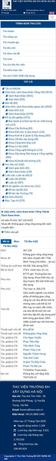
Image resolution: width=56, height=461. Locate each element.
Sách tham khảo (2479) (20, 114)
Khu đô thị (28, 329)
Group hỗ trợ (30, 13)
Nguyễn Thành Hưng (34, 354)
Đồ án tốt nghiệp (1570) (17, 117)
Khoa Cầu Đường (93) (20, 128)
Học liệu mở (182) (14, 164)
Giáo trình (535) (16, 99)
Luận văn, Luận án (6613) (18, 175)
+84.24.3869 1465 (9, 10)
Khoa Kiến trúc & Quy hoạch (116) (26, 132)
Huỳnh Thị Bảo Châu (34, 362)
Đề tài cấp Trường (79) (20, 193)
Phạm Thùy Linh (32, 350)
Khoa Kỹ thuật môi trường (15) (24, 161)
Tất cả (28, 82)
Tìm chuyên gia (11, 42)
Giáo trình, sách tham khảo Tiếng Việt (25, 211)
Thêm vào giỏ (11, 232)
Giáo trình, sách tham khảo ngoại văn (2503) (28, 106)
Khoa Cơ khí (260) (18, 146)
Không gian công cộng (35, 333)
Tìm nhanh (8, 31)
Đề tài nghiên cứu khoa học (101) (22, 186)
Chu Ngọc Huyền (32, 337)
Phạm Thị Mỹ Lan (32, 366)
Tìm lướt (7, 59)
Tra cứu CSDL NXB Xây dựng (19, 76)
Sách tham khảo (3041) (20, 96)
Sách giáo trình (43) (18, 168)
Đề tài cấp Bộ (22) (18, 189)
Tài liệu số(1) (10, 246)
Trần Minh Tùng (31, 345)
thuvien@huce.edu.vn (36, 10)
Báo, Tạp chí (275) (14, 200)
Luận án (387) (15, 182)
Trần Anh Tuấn (31, 358)
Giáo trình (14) (16, 110)
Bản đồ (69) (10, 103)
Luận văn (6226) (17, 179)
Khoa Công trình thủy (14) (22, 143)
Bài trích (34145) (13, 197)
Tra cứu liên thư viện (14, 64)
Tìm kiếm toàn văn (12, 70)
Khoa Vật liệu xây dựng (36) (23, 139)
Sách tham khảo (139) (20, 171)
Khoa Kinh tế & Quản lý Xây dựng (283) (29, 135)
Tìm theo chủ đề (11, 53)
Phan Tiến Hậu (31, 341)
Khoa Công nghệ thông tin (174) (25, 150)
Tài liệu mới (9, 48)
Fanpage (5, 13)
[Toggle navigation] (52, 17)
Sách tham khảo (10, 215)
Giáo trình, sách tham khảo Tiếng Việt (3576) (28, 92)
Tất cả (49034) (12, 88)
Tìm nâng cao (10, 37)
